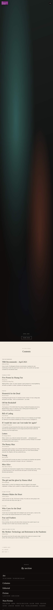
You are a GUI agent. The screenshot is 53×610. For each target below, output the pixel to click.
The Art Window (7, 578)
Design (37, 603)
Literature (11, 605)
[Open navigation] (50, 3)
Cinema (13, 603)
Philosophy (42, 605)
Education (43, 603)
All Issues (5, 549)
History (5, 605)
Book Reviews (6, 603)
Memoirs (17, 605)
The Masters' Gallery (19, 578)
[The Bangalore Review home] (4, 3)
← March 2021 (6, 547)
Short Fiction (15, 595)
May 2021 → (5, 551)
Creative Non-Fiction (22, 603)
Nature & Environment (31, 605)
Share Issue (26, 337)
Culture (32, 603)
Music (22, 605)
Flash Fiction (6, 595)
